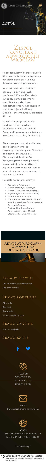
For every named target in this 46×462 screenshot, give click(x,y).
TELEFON (23, 374)
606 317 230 (23, 384)
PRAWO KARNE (16, 338)
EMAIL (23, 405)
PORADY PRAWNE (18, 278)
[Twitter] (28, 348)
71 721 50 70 (23, 380)
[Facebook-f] (18, 348)
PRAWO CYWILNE (18, 324)
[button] (40, 4)
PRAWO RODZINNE (19, 297)
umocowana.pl (23, 446)
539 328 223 (23, 377)
